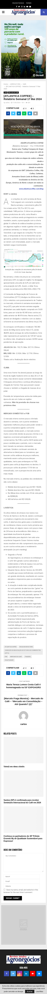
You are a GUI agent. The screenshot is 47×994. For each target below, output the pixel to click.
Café (5, 92)
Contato (28, 3)
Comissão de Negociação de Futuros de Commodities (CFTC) (23, 652)
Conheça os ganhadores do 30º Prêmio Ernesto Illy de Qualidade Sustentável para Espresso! (23, 838)
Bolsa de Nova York (26, 646)
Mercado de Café (13, 92)
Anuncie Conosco (18, 3)
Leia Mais (39, 991)
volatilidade (9, 660)
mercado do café (16, 656)
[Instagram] (19, 973)
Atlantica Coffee (11, 646)
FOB (6, 656)
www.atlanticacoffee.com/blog (31, 189)
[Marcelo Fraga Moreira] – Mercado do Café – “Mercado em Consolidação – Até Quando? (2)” (23, 701)
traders (28, 656)
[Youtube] (32, 973)
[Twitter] (13, 973)
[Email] (39, 973)
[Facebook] (6, 973)
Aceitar (30, 991)
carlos (8, 102)
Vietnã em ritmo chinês (14, 767)
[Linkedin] (26, 973)
